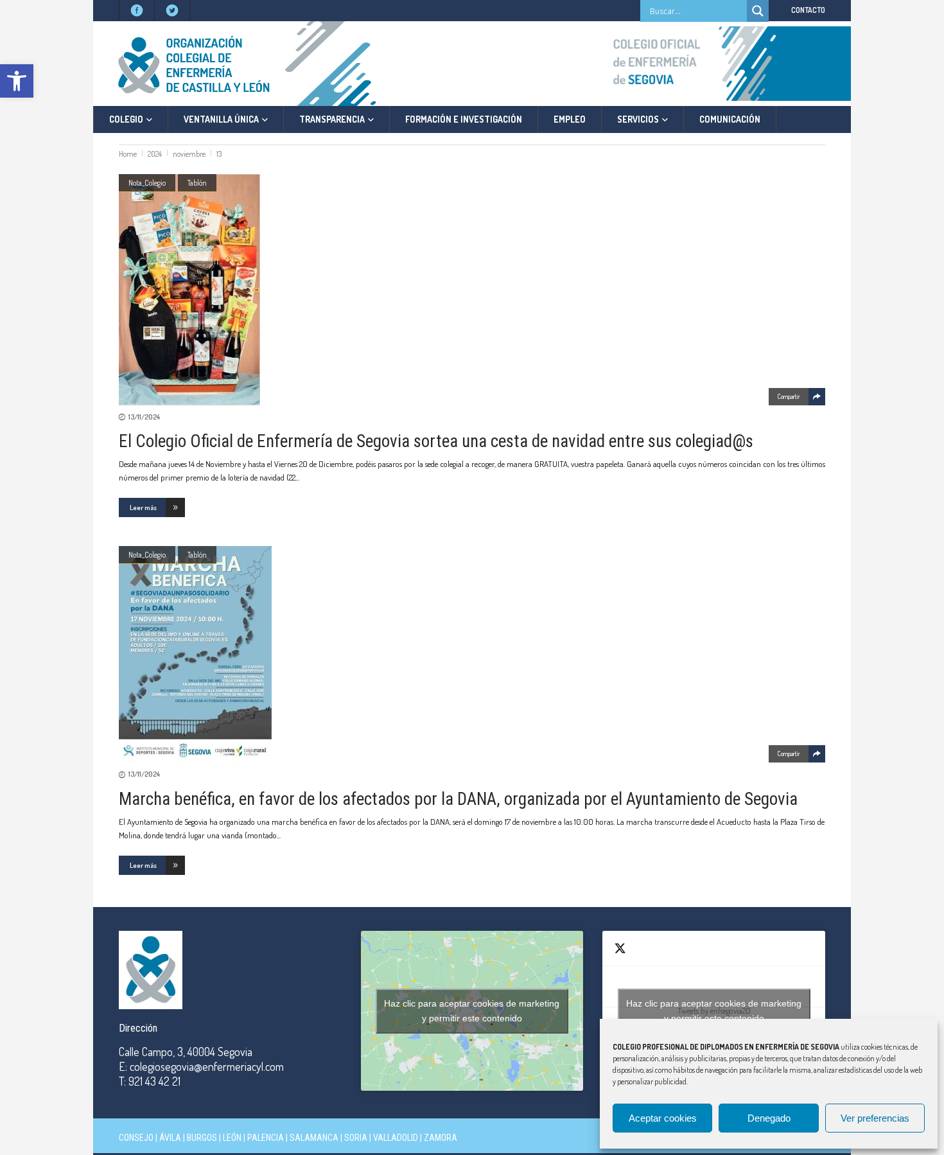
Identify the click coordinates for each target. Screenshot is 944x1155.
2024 (155, 154)
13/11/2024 (144, 416)
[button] (16, 81)
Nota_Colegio (147, 183)
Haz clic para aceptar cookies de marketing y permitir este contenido (471, 1010)
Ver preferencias (875, 1118)
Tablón (197, 183)
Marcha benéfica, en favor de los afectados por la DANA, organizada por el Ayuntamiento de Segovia (458, 799)
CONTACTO (808, 10)
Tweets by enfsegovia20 (713, 1010)
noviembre (189, 154)
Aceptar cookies (663, 1118)
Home (128, 154)
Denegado (769, 1118)
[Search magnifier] (758, 11)
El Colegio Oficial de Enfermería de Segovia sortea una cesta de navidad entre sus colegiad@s (436, 441)
